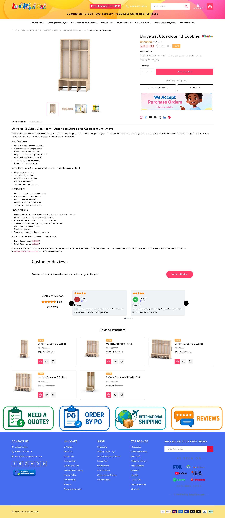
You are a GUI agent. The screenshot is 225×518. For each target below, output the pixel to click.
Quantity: (144, 66)
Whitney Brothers (139, 451)
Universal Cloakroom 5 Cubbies (52, 377)
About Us (68, 451)
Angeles (135, 470)
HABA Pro (136, 479)
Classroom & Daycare (164, 22)
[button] (176, 101)
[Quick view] (46, 361)
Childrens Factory (138, 461)
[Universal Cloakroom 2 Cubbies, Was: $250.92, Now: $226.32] (23, 348)
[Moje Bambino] (207, 36)
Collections (36, 22)
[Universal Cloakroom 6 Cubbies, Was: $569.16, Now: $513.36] (160, 348)
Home (14, 30)
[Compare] (53, 361)
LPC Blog (68, 447)
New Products (187, 22)
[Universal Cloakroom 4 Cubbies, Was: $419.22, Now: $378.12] (92, 348)
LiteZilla (134, 475)
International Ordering (73, 470)
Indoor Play (107, 22)
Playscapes (136, 447)
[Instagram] (26, 464)
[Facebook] (146, 117)
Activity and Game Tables (83, 22)
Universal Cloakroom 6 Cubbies (189, 343)
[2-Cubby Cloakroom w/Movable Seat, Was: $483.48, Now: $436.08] (92, 382)
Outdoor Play (124, 22)
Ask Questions (146, 51)
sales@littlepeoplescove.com (28, 456)
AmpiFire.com (196, 494)
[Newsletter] (210, 449)
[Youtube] (32, 464)
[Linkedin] (164, 117)
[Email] (150, 117)
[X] (160, 117)
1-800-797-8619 (23, 451)
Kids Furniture (142, 22)
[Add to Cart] (40, 361)
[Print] (155, 117)
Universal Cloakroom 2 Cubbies (52, 343)
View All (135, 489)
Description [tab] (19, 121)
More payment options (176, 80)
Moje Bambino (137, 465)
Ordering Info (69, 461)
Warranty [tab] (36, 121)
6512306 (35, 241)
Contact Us (69, 456)
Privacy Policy (70, 475)
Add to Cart (184, 71)
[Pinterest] (169, 117)
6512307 (35, 244)
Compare (195, 87)
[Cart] (210, 6)
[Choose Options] (108, 395)
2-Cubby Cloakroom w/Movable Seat (123, 377)
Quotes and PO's (71, 465)
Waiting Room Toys (56, 22)
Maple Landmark (138, 484)
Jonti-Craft (135, 456)
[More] (42, 22)
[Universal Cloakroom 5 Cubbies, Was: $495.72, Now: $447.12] (23, 382)
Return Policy (70, 479)
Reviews (68, 484)
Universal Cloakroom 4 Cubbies (120, 343)
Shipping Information (73, 489)
